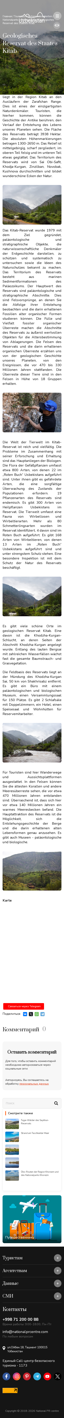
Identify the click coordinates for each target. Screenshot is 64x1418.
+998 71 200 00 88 (20, 1319)
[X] (31, 1014)
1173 (23, 1365)
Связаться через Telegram (24, 1006)
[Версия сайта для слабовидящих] (56, 25)
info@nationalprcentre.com (25, 1331)
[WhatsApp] (37, 1014)
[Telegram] (42, 1014)
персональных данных (34, 1084)
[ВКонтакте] (25, 1014)
